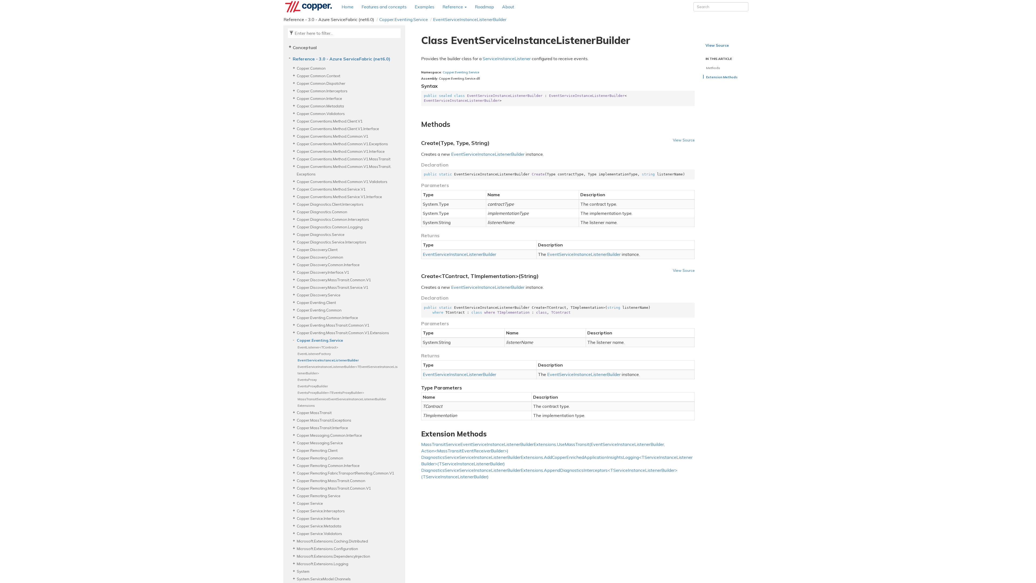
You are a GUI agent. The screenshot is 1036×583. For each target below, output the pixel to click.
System (303, 571)
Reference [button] (453, 6)
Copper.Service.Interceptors (321, 511)
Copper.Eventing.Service (403, 19)
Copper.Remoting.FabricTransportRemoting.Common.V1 (345, 473)
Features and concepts (384, 6)
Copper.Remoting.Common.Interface (328, 465)
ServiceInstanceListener (507, 58)
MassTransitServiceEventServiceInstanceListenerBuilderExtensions (342, 402)
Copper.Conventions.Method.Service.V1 (331, 189)
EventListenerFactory (314, 354)
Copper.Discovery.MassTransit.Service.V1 (332, 287)
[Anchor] (418, 124)
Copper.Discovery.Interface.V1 (323, 272)
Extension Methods (722, 77)
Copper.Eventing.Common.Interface (327, 317)
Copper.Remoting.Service (318, 495)
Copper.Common (311, 68)
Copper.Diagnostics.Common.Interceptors (333, 219)
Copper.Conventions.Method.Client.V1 (330, 121)
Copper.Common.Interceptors (322, 91)
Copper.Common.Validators (321, 113)
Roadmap (484, 6)
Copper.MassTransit (314, 412)
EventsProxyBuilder (313, 386)
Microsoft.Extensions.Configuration (327, 548)
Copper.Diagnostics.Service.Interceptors (331, 242)
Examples (424, 6)
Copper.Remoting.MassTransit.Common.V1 (334, 488)
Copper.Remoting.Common (320, 458)
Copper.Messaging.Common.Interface (329, 435)
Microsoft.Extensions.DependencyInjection (333, 556)
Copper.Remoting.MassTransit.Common (331, 480)
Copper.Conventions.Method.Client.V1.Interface (338, 128)
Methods (713, 68)
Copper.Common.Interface (319, 98)
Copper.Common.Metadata (320, 106)
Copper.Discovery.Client (317, 249)
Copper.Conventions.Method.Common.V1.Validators (342, 181)
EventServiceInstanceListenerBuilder (469, 19)
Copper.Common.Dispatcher (321, 83)
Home (347, 6)
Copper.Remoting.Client (317, 450)
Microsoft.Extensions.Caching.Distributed (332, 541)
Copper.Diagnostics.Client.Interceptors (330, 204)
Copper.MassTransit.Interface (322, 427)
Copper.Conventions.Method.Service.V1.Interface (339, 196)
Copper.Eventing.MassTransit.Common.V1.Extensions (343, 332)
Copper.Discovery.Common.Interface (328, 264)
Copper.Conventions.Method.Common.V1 (332, 136)
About (508, 6)
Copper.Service (310, 503)
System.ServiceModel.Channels (324, 579)
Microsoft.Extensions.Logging (322, 563)
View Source (684, 140)
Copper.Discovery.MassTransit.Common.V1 (334, 279)
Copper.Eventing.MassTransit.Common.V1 (333, 325)
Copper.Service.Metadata (319, 526)
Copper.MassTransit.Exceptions (324, 420)
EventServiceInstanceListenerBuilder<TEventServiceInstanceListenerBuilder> (348, 370)
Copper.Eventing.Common (319, 310)
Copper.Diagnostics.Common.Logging (330, 227)
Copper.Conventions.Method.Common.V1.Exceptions (342, 143)
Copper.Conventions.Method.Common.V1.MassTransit (343, 159)
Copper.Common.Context (318, 75)
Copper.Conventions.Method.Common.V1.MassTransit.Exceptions (344, 170)
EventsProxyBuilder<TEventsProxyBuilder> (331, 393)
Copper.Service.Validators (319, 533)
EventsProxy (307, 380)
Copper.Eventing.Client (316, 302)
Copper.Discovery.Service (318, 295)
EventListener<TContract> (318, 347)
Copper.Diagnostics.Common (322, 211)
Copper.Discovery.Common (320, 257)
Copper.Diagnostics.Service (321, 234)
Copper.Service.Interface (318, 518)
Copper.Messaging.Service (320, 442)
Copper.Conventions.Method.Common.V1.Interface (341, 151)
